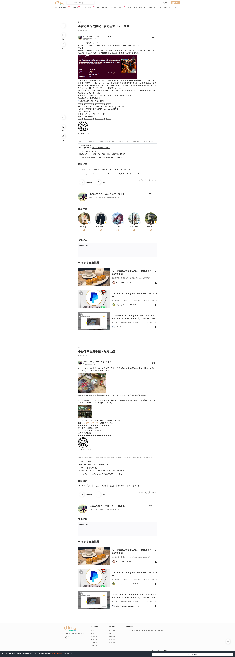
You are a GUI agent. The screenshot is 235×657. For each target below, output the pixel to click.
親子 (155, 7)
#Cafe (148, 630)
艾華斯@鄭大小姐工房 (84, 227)
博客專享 (121, 7)
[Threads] (63, 151)
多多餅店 (121, 486)
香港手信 (82, 486)
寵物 (165, 7)
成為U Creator (87, 7)
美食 (135, 7)
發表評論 (84, 245)
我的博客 (112, 642)
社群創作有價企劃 (61, 7)
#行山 (133, 630)
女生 (145, 7)
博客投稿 (94, 645)
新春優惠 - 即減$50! (90, 423)
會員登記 (166, 3)
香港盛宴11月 (126, 169)
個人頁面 (112, 630)
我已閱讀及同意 (192, 654)
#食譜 (143, 630)
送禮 (90, 486)
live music (112, 174)
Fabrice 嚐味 (151, 227)
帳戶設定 (112, 633)
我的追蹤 (112, 639)
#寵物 (128, 630)
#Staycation (155, 630)
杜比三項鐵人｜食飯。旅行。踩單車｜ (98, 36)
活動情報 (122, 154)
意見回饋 (94, 642)
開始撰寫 (175, 3)
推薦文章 (105, 7)
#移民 (163, 630)
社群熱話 (75, 7)
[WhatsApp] (63, 146)
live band (82, 169)
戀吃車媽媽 (134, 227)
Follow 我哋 (118, 157)
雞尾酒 (104, 169)
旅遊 (140, 7)
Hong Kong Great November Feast (92, 174)
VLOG (130, 7)
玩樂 (150, 7)
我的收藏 (112, 636)
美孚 (128, 486)
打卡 (89, 154)
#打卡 (138, 630)
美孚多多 (136, 486)
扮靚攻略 (115, 154)
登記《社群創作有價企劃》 (101, 148)
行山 (170, 7)
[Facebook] (63, 141)
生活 (160, 7)
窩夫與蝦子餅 (101, 227)
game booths (94, 169)
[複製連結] (63, 157)
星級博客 (113, 7)
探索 (98, 7)
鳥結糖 (104, 486)
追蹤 (153, 38)
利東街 (129, 174)
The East (138, 174)
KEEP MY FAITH (117, 227)
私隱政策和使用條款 (56, 653)
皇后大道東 (114, 169)
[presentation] (78, 219)
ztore (97, 486)
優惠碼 (112, 486)
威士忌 (121, 174)
